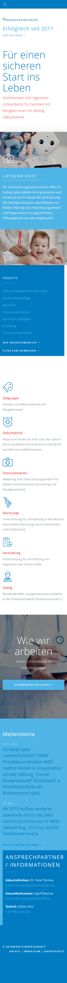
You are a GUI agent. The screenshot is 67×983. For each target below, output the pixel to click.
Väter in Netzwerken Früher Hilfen (25, 291)
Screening (9, 326)
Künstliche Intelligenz (17, 319)
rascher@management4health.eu (28, 898)
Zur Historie (13, 35)
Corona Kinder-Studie (17, 333)
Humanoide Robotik (16, 312)
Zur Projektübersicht (20, 342)
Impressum (32, 951)
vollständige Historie (21, 844)
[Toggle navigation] (5, 4)
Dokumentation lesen (32, 684)
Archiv (14, 951)
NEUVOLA (9, 305)
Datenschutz (54, 951)
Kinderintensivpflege (16, 298)
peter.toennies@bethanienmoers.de (30, 885)
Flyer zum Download (20, 350)
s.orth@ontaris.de (18, 912)
